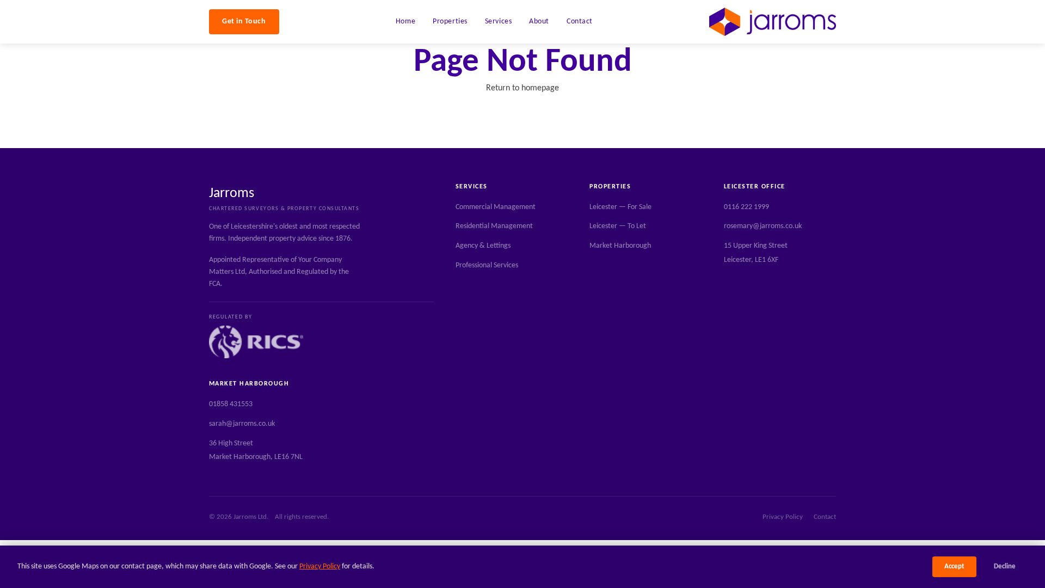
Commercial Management (496, 207)
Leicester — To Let (617, 226)
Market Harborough (620, 246)
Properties (450, 21)
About (539, 21)
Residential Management (494, 226)
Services (498, 21)
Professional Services (487, 265)
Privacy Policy (319, 566)
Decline (1005, 566)
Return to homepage (522, 88)
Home (405, 21)
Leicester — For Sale (620, 207)
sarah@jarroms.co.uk (242, 424)
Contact (580, 21)
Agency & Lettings (483, 246)
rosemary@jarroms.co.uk (763, 226)
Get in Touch (244, 21)
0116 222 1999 (746, 207)
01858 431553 (231, 404)
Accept (954, 566)
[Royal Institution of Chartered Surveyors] (256, 342)
